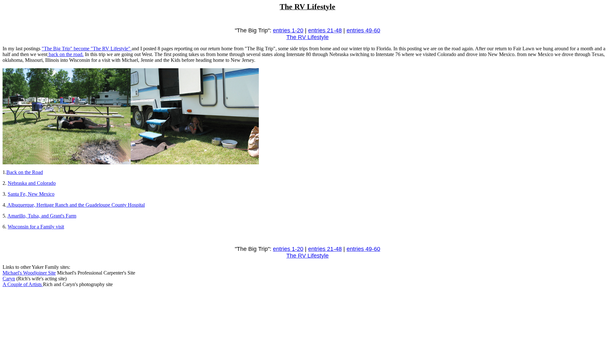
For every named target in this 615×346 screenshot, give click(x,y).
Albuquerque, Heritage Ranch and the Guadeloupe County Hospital (75, 205)
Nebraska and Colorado (32, 183)
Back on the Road (24, 172)
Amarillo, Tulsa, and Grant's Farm (41, 215)
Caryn (9, 278)
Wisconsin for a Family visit (36, 226)
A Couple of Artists (23, 284)
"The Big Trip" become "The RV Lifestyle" (87, 48)
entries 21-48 (325, 30)
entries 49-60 (363, 30)
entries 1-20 (288, 30)
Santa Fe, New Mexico (31, 194)
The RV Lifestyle (307, 37)
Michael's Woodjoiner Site (29, 273)
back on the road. (65, 54)
